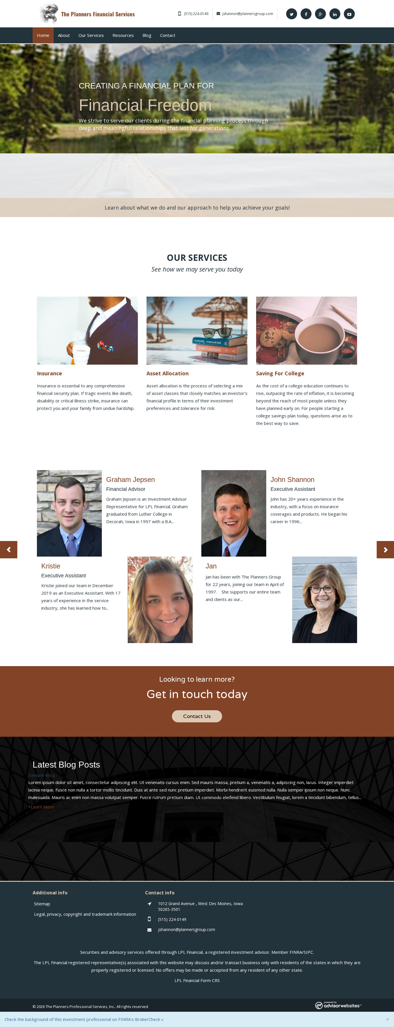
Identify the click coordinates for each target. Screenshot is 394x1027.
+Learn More (41, 807)
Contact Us (197, 716)
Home (43, 35)
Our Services (91, 35)
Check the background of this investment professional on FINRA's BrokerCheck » (84, 1019)
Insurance (49, 373)
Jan (211, 566)
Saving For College (280, 373)
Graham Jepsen (130, 479)
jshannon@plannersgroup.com (247, 13)
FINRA (296, 952)
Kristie (50, 566)
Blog (146, 35)
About (64, 35)
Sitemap (42, 904)
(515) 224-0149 (196, 13)
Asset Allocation (168, 373)
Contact (167, 35)
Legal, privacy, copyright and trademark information (85, 914)
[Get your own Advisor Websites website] (338, 1005)
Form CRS (210, 980)
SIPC (308, 952)
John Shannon (292, 479)
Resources (123, 35)
